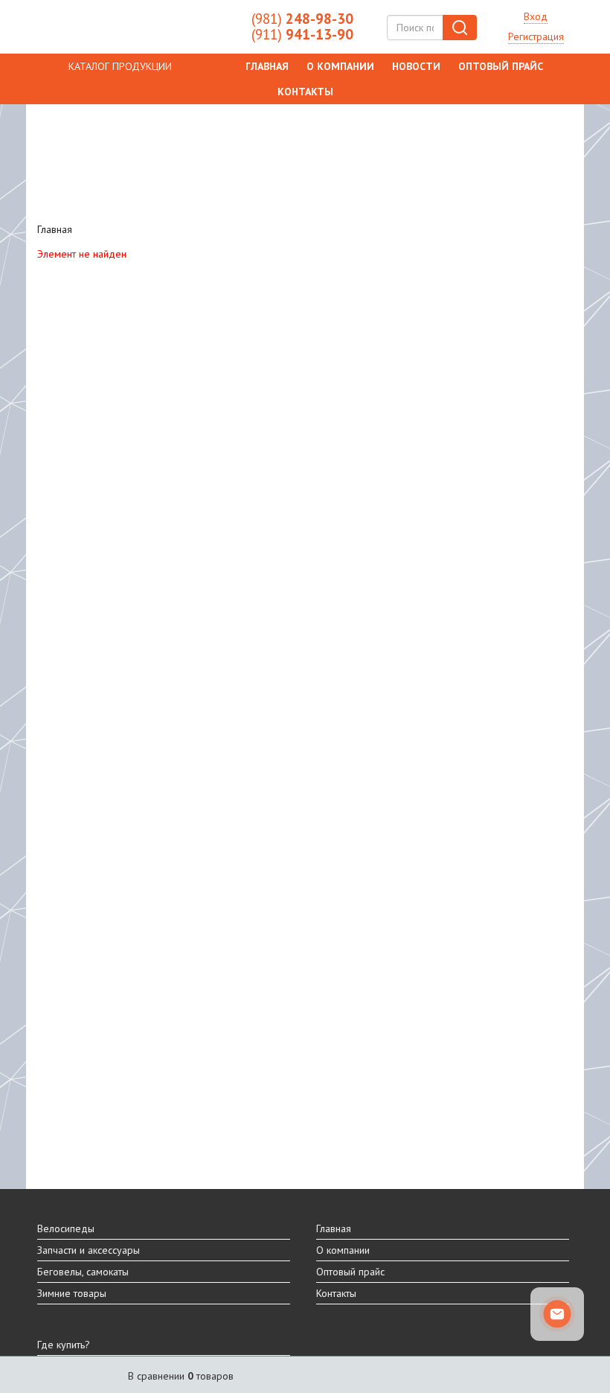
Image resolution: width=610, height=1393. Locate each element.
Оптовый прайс (500, 66)
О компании (340, 66)
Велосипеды (65, 1228)
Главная (267, 66)
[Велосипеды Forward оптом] (133, 27)
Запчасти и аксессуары (88, 1250)
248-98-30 (302, 19)
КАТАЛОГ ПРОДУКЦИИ (120, 66)
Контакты (305, 91)
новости (416, 66)
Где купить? (63, 1344)
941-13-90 (302, 34)
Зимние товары (71, 1293)
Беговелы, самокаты (83, 1271)
